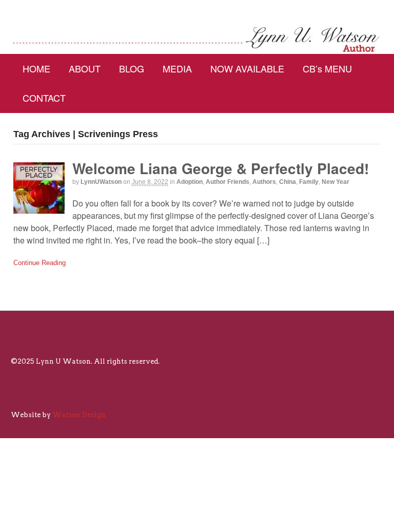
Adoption (189, 181)
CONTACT (44, 97)
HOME (36, 68)
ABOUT (85, 68)
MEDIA (177, 68)
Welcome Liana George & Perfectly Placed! (220, 168)
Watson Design (79, 415)
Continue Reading (39, 263)
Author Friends (227, 181)
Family (309, 181)
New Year (335, 181)
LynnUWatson (101, 181)
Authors (264, 181)
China (287, 181)
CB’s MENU (327, 68)
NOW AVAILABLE (247, 68)
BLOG (131, 68)
